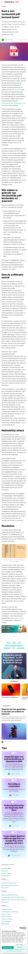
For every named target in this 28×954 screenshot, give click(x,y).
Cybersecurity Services (6, 909)
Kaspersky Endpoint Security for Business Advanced (13, 899)
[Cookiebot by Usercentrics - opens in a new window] (19, 928)
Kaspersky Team (9, 39)
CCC (19, 643)
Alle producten (5, 887)
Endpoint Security (5, 914)
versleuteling (21, 648)
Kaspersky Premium (6, 873)
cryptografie (7, 648)
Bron (17, 561)
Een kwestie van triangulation (10, 697)
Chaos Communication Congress (13, 645)
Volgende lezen (7, 705)
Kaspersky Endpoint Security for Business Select (12, 897)
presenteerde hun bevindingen (12, 103)
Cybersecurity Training (6, 919)
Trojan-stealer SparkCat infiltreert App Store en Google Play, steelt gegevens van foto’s (14, 839)
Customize (19, 947)
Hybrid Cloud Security (6, 916)
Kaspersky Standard (6, 868)
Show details (19, 944)
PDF (14, 648)
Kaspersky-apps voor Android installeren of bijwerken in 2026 (14, 759)
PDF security (16, 90)
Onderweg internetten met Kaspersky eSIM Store (14, 807)
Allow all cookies (7, 947)
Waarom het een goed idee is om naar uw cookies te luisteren (14, 711)
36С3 (4, 6)
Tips (14, 753)
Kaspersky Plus (4, 870)
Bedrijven (3, 879)
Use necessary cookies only (14, 950)
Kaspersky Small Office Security (8, 883)
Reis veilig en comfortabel (14, 785)
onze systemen (19, 618)
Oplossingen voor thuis (7, 864)
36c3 (8, 643)
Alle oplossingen (5, 875)
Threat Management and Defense (9, 911)
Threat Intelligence (6, 921)
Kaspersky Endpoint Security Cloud (9, 885)
